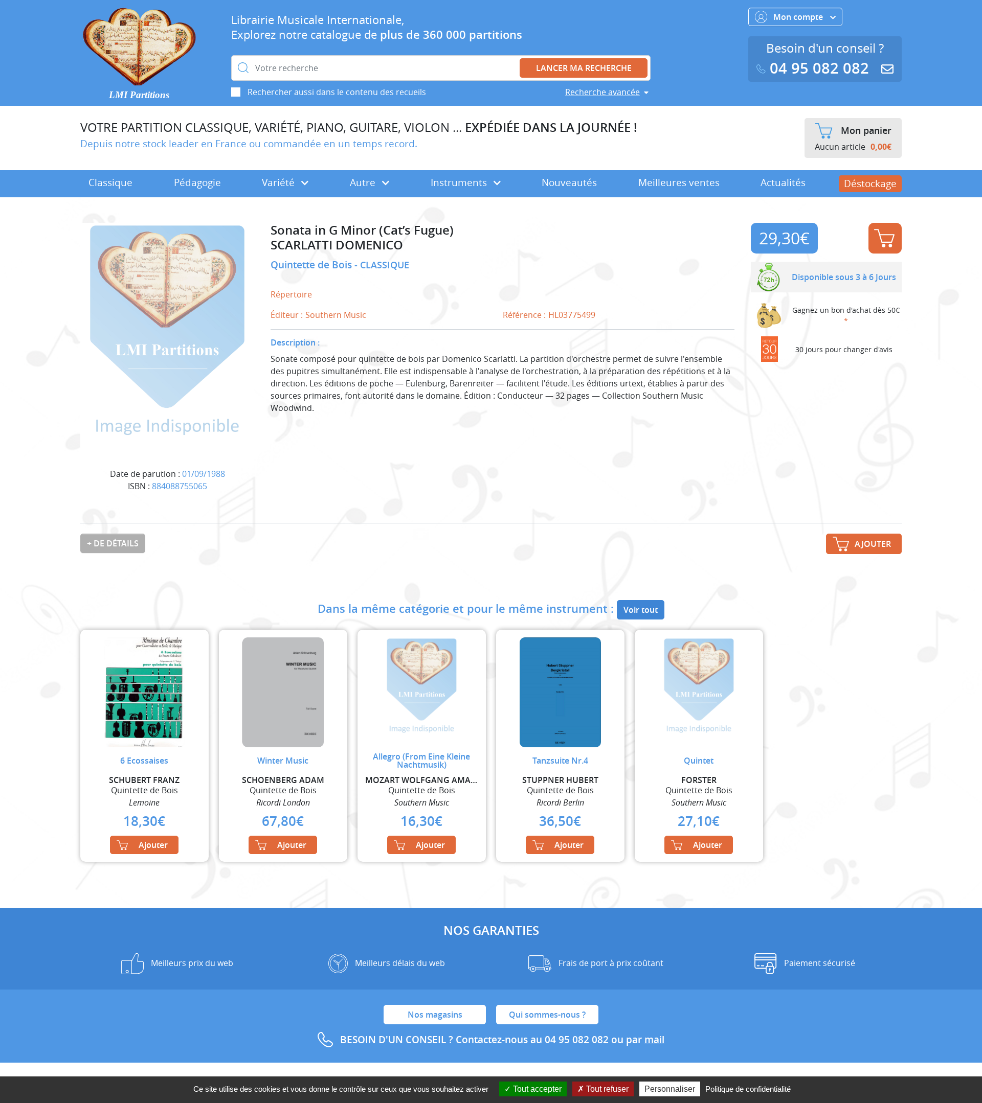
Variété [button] (279, 182)
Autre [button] (364, 182)
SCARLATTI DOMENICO (337, 245)
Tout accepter (536, 1089)
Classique (110, 182)
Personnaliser (669, 1089)
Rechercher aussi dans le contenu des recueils (337, 92)
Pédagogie (197, 182)
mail (654, 1039)
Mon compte (799, 16)
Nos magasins (435, 1014)
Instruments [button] (460, 182)
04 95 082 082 (819, 68)
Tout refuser (606, 1089)
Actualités (783, 182)
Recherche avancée (602, 92)
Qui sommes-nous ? (547, 1014)
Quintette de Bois (312, 264)
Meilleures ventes (679, 182)
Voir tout (640, 609)
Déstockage (870, 183)
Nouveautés (569, 182)
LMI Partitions (139, 94)
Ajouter (885, 238)
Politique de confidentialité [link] (748, 1089)
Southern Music (335, 314)
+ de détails (113, 543)
